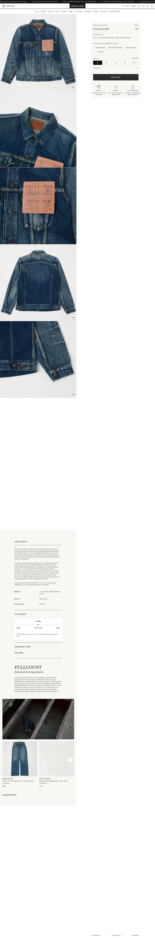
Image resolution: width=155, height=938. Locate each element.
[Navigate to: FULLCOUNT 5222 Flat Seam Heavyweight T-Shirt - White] (56, 764)
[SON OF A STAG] (77, 6)
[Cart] (152, 6)
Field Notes (95, 935)
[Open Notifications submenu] (143, 6)
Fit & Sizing (115, 935)
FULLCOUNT (101, 29)
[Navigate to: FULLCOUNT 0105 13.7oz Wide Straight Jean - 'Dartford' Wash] (19, 764)
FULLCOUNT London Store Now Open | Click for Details (117, 1)
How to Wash (19, 653)
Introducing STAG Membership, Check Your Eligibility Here (79, 1)
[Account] (148, 6)
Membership (10, 6)
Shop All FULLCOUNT (10, 795)
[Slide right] (70, 759)
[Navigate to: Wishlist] (139, 6)
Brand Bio (135, 935)
